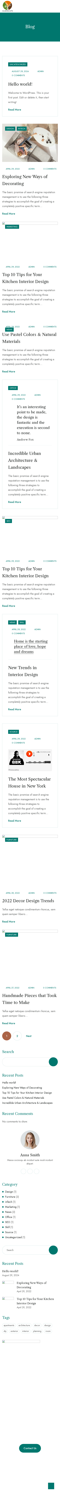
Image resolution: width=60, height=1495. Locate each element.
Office (13, 388)
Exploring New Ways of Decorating (22, 1087)
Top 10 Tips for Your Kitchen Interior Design (27, 1093)
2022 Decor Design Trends (28, 900)
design (47, 1325)
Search (8, 1052)
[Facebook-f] (22, 1475)
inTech (21, 128)
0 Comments (18, 75)
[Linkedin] (37, 1475)
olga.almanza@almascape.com (30, 1466)
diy (5, 1331)
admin (40, 71)
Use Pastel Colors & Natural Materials (23, 1098)
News (9, 329)
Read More (14, 110)
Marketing (12, 226)
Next (28, 1036)
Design (10, 128)
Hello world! (20, 84)
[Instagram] (30, 1475)
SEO (8, 521)
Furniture (12, 839)
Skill (22, 622)
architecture (24, 1325)
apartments (9, 1325)
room (48, 1331)
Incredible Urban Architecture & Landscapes (24, 460)
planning (37, 1331)
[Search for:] (30, 1250)
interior (25, 1331)
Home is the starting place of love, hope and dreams (30, 646)
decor (37, 1325)
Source (13, 731)
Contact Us (30, 1448)
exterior (14, 1331)
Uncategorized (18, 64)
